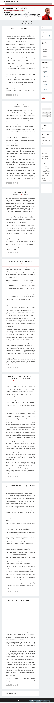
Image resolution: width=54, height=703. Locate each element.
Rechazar (38, 700)
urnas (47, 180)
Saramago (44, 138)
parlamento (47, 170)
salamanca (44, 177)
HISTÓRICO (49, 3)
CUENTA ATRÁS (20, 192)
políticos (47, 173)
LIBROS (27, 3)
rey (48, 175)
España (47, 158)
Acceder (43, 27)
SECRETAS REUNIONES (20, 29)
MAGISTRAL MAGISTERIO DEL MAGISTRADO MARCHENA (20, 377)
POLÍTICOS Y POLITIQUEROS (20, 261)
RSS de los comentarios (46, 190)
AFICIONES (39, 3)
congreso (47, 153)
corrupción (47, 154)
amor (45, 152)
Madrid (43, 170)
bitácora (47, 152)
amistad (43, 152)
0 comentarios (26, 30)
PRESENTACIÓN (12, 3)
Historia (43, 164)
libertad (47, 168)
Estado (43, 161)
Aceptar (32, 700)
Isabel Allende (47, 140)
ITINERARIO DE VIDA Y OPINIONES (11, 1)
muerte (45, 170)
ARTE (35, 3)
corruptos (43, 156)
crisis (45, 156)
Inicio (8, 3)
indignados (48, 166)
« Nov (43, 120)
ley (45, 168)
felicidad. (47, 160)
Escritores (44, 137)
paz (49, 170)
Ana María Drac (44, 141)
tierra (46, 178)
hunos (43, 166)
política (48, 171)
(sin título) (45, 46)
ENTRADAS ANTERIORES (12, 693)
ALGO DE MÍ (18, 3)
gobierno (46, 163)
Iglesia (45, 166)
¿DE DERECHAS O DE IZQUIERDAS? (20, 486)
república (47, 175)
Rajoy (45, 175)
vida (49, 180)
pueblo (43, 175)
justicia (43, 168)
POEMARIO (31, 3)
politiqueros (45, 171)
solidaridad (43, 178)
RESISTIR (20, 104)
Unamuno (44, 180)
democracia (48, 156)
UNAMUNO (44, 3)
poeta (42, 171)
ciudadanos (44, 153)
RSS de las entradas (45, 188)
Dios (43, 158)
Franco (43, 163)
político (43, 173)
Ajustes (45, 700)
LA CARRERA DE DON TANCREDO (20, 601)
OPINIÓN (23, 3)
